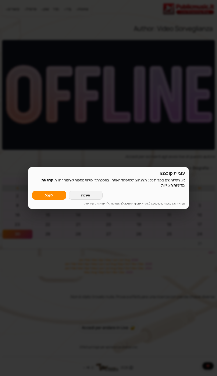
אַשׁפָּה (85, 195)
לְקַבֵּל (49, 195)
